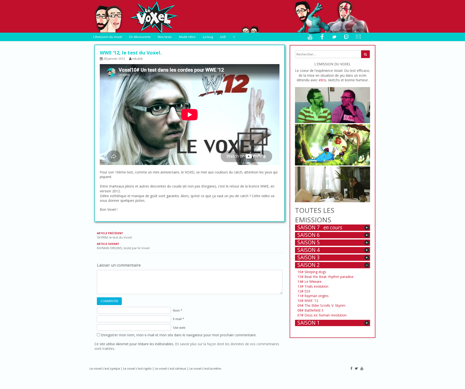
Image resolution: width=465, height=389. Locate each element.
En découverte (140, 37)
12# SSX (304, 291)
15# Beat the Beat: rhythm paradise (326, 276)
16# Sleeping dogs (312, 271)
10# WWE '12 (308, 300)
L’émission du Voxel (107, 37)
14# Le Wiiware (310, 281)
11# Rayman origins (313, 295)
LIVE (223, 37)
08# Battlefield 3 (310, 310)
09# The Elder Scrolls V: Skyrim (321, 305)
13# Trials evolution (313, 286)
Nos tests (165, 37)
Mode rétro (187, 37)
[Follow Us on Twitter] (356, 368)
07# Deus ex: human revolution (322, 315)
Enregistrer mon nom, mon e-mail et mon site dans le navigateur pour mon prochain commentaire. (178, 335)
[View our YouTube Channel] (361, 368)
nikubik (137, 58)
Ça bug (208, 37)
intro (322, 80)
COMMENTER (109, 301)
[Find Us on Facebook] (351, 368)
